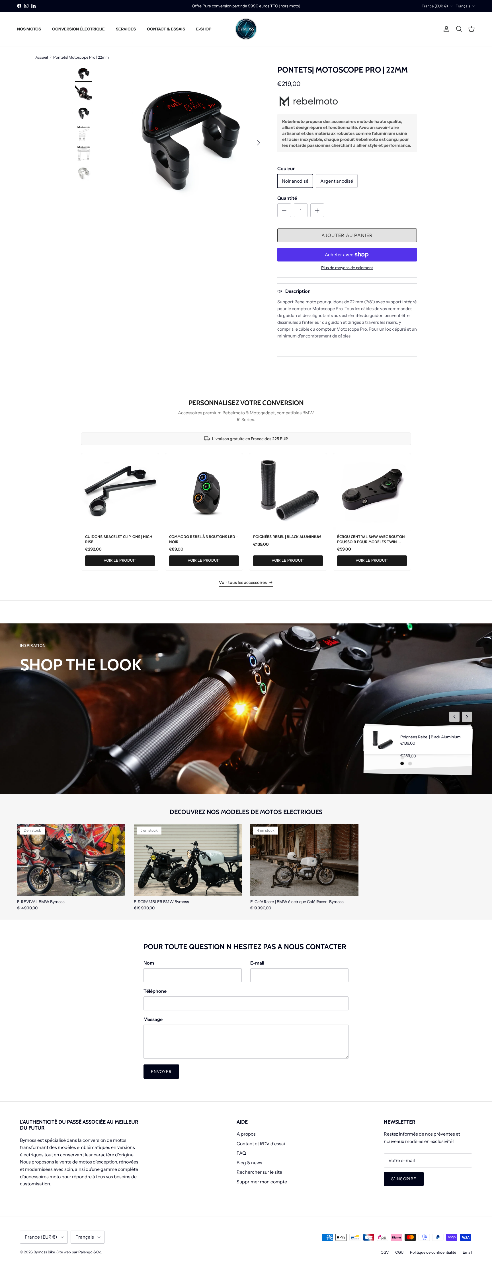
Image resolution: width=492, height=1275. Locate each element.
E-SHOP (203, 28)
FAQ (241, 1153)
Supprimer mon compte (262, 1182)
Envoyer (161, 1071)
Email (467, 1252)
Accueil (41, 57)
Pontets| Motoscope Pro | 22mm (81, 57)
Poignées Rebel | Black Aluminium (287, 536)
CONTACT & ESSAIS (166, 28)
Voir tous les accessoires (243, 582)
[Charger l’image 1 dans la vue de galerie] (190, 140)
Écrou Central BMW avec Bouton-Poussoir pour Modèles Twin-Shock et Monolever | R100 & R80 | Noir (372, 544)
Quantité (287, 198)
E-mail (257, 963)
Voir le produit (120, 560)
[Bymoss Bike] (246, 29)
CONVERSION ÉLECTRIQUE (78, 28)
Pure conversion (216, 6)
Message (153, 1019)
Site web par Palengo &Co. (79, 1252)
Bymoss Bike (44, 1252)
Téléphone (155, 991)
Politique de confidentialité (433, 1252)
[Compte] (445, 29)
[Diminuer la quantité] (284, 210)
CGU (399, 1252)
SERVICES (126, 28)
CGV (385, 1252)
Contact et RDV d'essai (261, 1143)
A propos (246, 1134)
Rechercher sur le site (259, 1172)
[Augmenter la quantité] (317, 210)
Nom (149, 963)
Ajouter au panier (347, 235)
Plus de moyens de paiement (347, 267)
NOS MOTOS (29, 28)
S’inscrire (403, 1178)
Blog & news (249, 1162)
